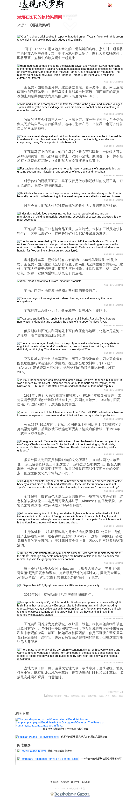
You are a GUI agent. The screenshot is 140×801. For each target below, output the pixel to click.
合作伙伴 (65, 782)
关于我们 (54, 782)
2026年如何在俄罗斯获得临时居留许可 (101, 758)
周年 (108, 696)
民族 (101, 696)
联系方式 (75, 782)
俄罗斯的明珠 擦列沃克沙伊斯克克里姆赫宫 (84, 736)
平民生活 (57, 696)
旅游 (83, 696)
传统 (114, 696)
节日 (66, 696)
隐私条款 (86, 782)
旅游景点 (75, 696)
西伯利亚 (92, 696)
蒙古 (121, 696)
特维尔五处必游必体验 (60, 750)
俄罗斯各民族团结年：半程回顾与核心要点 (65, 728)
